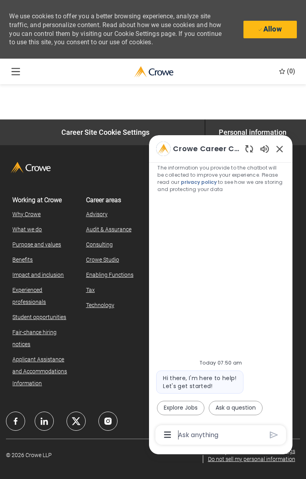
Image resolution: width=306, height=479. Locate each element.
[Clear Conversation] (249, 148)
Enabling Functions (109, 275)
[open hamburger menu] (16, 71)
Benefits (22, 259)
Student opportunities (39, 317)
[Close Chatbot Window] (280, 148)
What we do (27, 229)
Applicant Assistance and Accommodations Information (39, 371)
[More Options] (168, 435)
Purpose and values (36, 244)
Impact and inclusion (38, 275)
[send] (274, 435)
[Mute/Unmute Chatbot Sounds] (265, 148)
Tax (90, 290)
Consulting (99, 244)
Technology (100, 305)
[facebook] (15, 421)
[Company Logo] (153, 71)
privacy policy (199, 182)
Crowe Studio (102, 259)
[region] (220, 291)
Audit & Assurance (108, 229)
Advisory (97, 214)
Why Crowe (26, 214)
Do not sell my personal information (251, 459)
